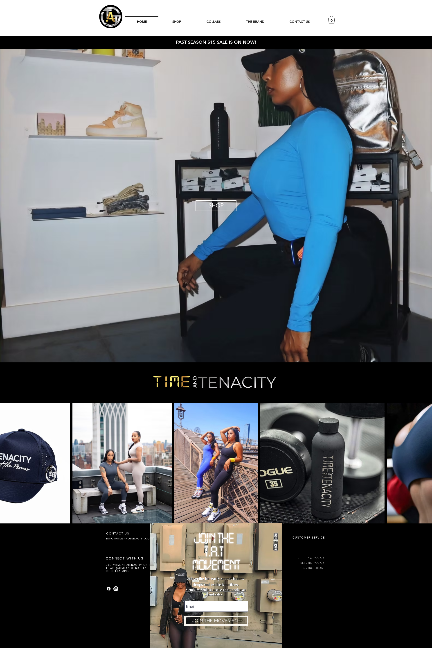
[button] (298, 525)
